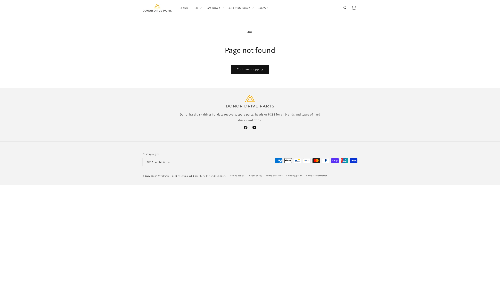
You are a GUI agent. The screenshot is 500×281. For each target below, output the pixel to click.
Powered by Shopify (216, 175)
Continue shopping (250, 69)
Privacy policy (255, 175)
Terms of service (274, 175)
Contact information (316, 175)
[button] (196, 8)
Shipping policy (294, 175)
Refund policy (237, 175)
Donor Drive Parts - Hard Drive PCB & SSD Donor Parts (178, 175)
